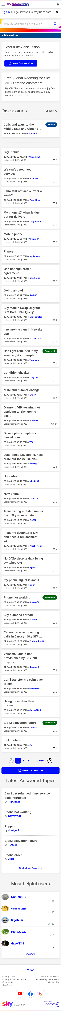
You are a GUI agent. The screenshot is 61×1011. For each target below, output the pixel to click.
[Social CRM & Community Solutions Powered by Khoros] (51, 1004)
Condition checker (16, 372)
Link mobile (12, 740)
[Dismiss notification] (57, 12)
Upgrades (10, 476)
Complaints (7, 982)
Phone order (13, 855)
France (8, 251)
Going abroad (13, 290)
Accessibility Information (47, 979)
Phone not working (17, 597)
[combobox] (27, 24)
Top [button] (32, 970)
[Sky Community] (18, 4)
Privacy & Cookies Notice (14, 979)
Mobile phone (13, 234)
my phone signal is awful (21, 580)
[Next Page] (50, 761)
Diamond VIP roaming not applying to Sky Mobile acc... (22, 411)
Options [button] (49, 111)
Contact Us (53, 982)
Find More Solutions (30, 868)
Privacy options (9, 976)
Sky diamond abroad (18, 615)
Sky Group (7, 985)
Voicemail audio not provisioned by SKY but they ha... (20, 658)
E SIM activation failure (20, 722)
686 (41, 760)
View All (30, 954)
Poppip (10, 826)
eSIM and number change (22, 390)
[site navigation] (3, 4)
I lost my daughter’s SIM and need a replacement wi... (21, 537)
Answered (50, 351)
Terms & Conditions (49, 976)
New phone (11, 493)
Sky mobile (11, 152)
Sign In (57, 5)
